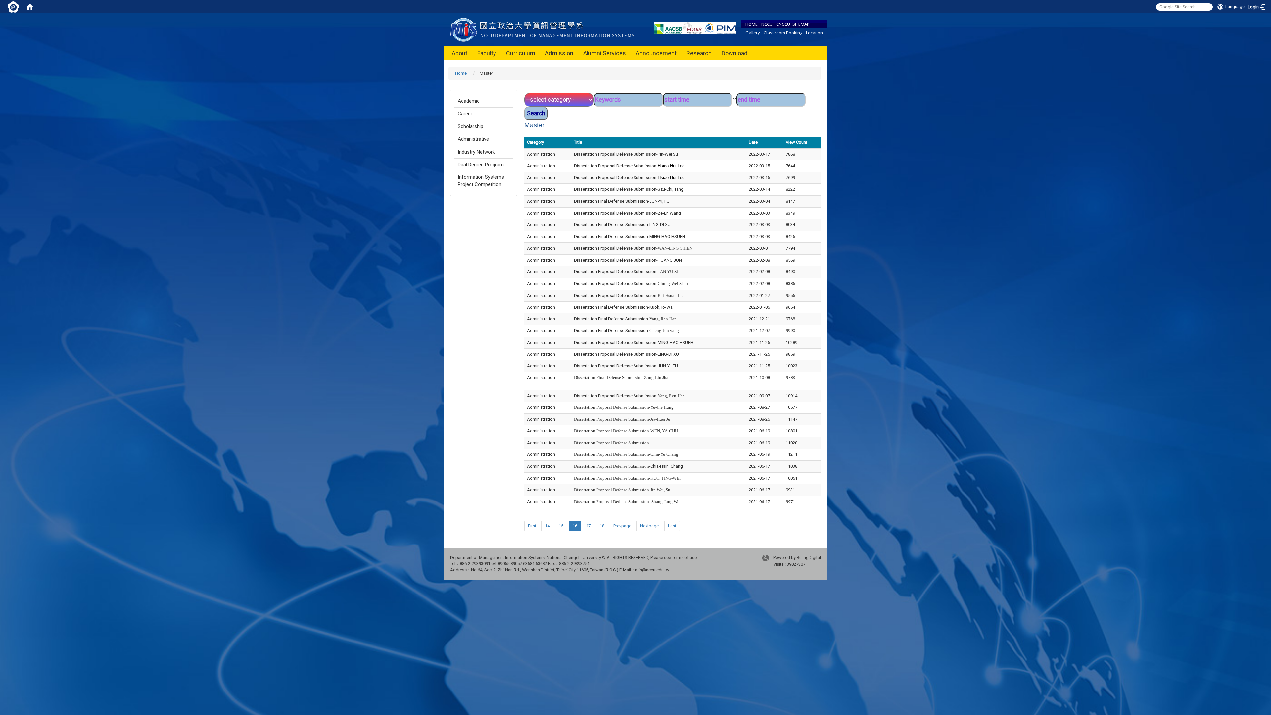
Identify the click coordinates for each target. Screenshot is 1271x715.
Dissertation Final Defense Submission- (625, 318)
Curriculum (520, 53)
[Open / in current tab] (543, 29)
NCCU (767, 24)
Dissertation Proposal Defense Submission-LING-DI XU (626, 354)
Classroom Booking (783, 33)
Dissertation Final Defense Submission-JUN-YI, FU (622, 201)
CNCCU (783, 24)
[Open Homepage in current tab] (30, 6)
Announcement (656, 53)
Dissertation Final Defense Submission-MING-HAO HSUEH (629, 236)
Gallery (752, 33)
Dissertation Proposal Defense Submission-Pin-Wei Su (626, 154)
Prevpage (622, 525)
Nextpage (649, 525)
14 (547, 525)
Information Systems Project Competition (481, 180)
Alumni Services (604, 53)
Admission (559, 53)
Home (461, 73)
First (532, 525)
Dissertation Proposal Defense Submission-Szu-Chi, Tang (628, 189)
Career (465, 114)
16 (575, 525)
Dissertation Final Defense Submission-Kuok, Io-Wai (624, 307)
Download (734, 53)
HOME (751, 24)
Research (699, 53)
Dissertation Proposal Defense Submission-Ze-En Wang (627, 213)
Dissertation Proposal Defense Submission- (629, 165)
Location (814, 33)
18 (602, 525)
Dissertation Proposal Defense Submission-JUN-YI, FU (626, 365)
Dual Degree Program (481, 164)
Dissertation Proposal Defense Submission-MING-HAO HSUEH (633, 342)
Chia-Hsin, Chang (628, 466)
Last (672, 525)
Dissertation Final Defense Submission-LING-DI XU (622, 224)
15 (561, 525)
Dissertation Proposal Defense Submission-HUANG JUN (628, 260)
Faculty (486, 53)
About (459, 53)
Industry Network (476, 152)
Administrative (473, 139)
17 (588, 525)
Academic (469, 101)
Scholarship (470, 126)
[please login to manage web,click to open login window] (13, 6)
